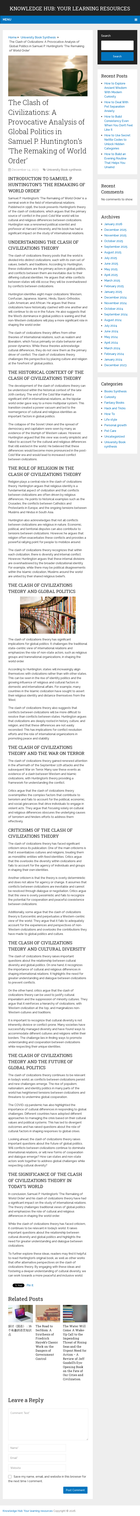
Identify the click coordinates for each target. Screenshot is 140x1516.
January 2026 (113, 224)
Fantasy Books (114, 402)
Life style (110, 419)
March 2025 (112, 280)
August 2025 (112, 252)
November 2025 (115, 235)
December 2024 (115, 297)
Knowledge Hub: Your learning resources (70, 8)
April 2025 (111, 275)
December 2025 (115, 229)
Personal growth (115, 425)
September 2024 (116, 314)
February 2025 (114, 286)
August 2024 (113, 320)
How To (109, 414)
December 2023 (115, 365)
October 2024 (113, 308)
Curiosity (110, 397)
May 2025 (111, 269)
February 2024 (114, 354)
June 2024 (111, 331)
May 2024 (111, 337)
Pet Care (110, 431)
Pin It (30, 1285)
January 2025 (113, 292)
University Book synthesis (64, 169)
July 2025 (110, 258)
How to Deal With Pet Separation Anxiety (116, 106)
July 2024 (110, 325)
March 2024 (112, 348)
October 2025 (113, 241)
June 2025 (111, 263)
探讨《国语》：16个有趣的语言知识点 (20, 1330)
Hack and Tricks (115, 408)
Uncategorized (114, 436)
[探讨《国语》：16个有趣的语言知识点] (20, 1313)
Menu (7, 19)
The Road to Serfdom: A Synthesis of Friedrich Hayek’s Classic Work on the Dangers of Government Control (47, 1342)
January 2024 (113, 359)
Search (106, 35)
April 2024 (111, 342)
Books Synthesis (115, 391)
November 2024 (115, 303)
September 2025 (115, 246)
